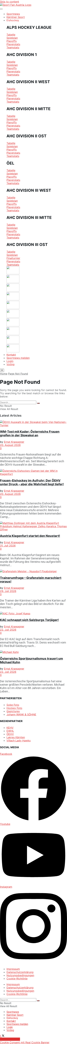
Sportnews (13, 13)
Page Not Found (18, 373)
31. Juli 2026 (8, 545)
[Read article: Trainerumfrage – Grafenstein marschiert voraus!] (33, 571)
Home (3, 373)
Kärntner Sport (16, 17)
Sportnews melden (18, 357)
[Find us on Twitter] (3, 1036)
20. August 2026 (10, 445)
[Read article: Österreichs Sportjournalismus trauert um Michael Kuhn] (33, 652)
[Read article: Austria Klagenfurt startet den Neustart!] (33, 526)
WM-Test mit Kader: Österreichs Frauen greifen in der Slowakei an (30, 433)
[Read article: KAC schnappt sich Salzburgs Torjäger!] (33, 613)
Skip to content (9, 1)
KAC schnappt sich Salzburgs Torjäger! (29, 620)
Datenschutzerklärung (20, 972)
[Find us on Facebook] (1, 1036)
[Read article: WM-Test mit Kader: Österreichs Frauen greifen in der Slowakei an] (33, 423)
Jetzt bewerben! (10, 1039)
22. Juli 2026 (8, 629)
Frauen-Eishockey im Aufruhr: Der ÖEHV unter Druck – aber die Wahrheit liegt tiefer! (32, 482)
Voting (10, 364)
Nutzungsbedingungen (20, 975)
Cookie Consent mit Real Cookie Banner (24, 1042)
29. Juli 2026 (8, 591)
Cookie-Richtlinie (17, 978)
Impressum (13, 968)
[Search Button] (38, 403)
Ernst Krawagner (14, 441)
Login (10, 361)
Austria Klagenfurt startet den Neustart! (30, 536)
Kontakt (11, 354)
